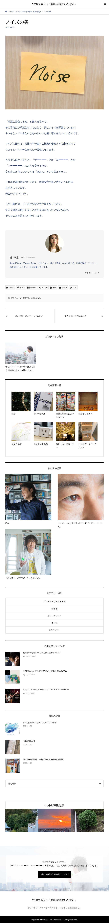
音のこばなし (36, 298)
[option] (21, 820)
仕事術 (54, 608)
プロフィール (91, 273)
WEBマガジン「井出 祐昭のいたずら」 (54, 4)
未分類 (54, 623)
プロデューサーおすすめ (20, 298)
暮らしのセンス (54, 615)
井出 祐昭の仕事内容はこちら (54, 874)
